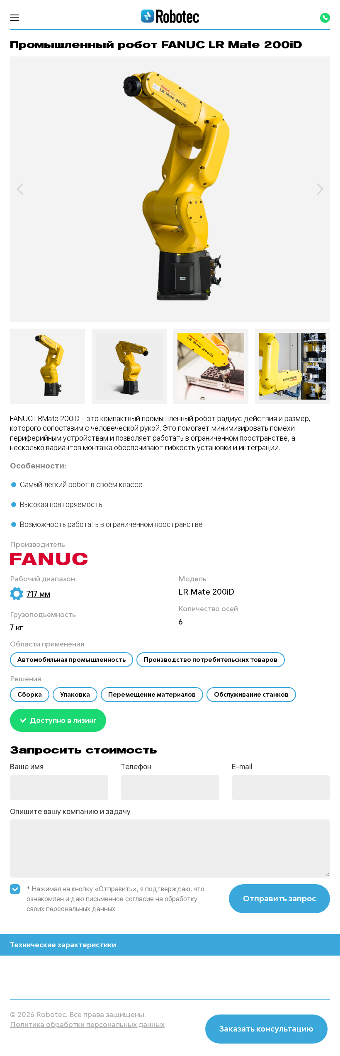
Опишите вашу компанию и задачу (70, 811)
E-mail (242, 766)
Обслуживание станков (251, 694)
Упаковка (75, 694)
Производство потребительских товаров (210, 659)
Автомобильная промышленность (71, 659)
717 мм (38, 593)
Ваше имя (27, 766)
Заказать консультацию (266, 1028)
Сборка (29, 694)
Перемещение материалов (152, 694)
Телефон (136, 766)
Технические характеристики (63, 945)
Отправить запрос (279, 898)
